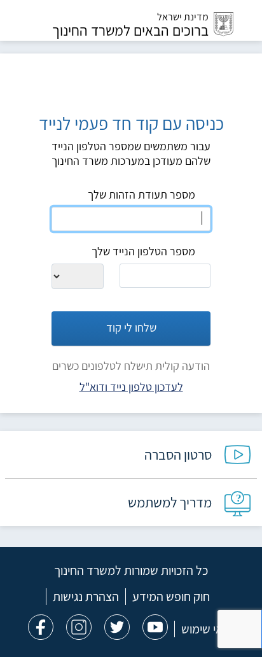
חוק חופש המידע (171, 596)
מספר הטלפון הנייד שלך (143, 251)
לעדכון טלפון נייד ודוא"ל (131, 386)
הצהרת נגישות (86, 596)
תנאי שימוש (208, 629)
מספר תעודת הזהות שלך (141, 194)
